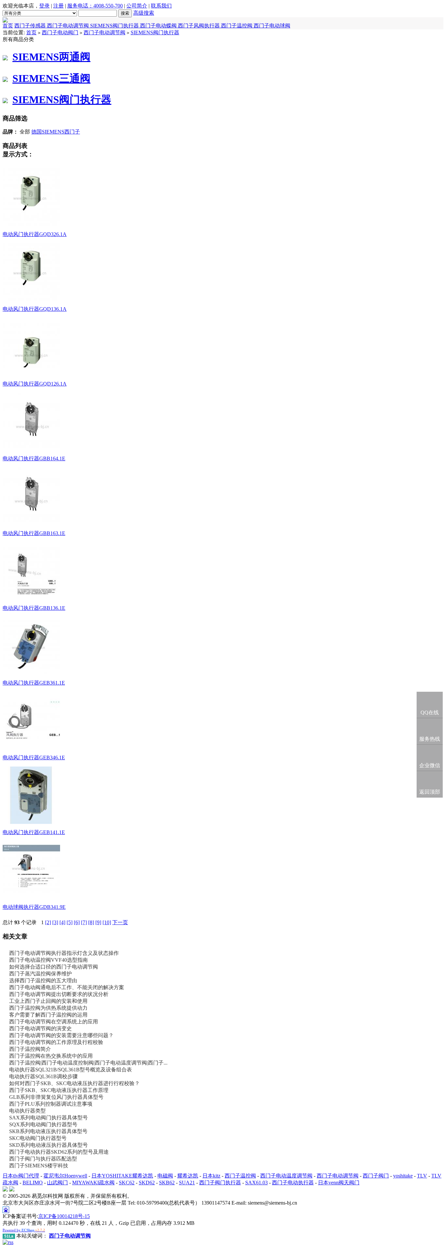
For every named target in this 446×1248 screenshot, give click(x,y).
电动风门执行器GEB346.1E (34, 757)
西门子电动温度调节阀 (286, 1175)
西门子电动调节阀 (68, 25)
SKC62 (127, 1182)
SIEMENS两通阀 (51, 57)
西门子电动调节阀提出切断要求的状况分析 (58, 994)
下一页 (120, 922)
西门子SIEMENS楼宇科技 (38, 1165)
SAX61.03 (256, 1182)
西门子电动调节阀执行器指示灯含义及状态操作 (64, 953)
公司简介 (136, 5)
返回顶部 (429, 792)
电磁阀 (165, 1175)
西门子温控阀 (237, 25)
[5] (69, 922)
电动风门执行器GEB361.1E (34, 683)
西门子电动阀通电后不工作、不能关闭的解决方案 (66, 987)
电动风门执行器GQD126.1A (35, 384)
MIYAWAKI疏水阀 (93, 1182)
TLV (422, 1175)
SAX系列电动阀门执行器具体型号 (48, 1117)
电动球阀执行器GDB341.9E (34, 907)
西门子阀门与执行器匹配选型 (43, 1158)
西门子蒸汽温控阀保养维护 (40, 973)
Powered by (24, 1230)
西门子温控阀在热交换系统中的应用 (51, 1056)
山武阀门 (57, 1182)
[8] (91, 922)
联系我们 (161, 5)
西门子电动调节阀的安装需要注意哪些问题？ (61, 1035)
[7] (84, 922)
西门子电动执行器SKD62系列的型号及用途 (59, 1152)
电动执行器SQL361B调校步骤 (43, 1076)
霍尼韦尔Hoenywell (65, 1175)
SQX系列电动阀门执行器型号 (43, 1124)
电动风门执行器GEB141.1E (34, 832)
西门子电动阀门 (60, 32)
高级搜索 (143, 13)
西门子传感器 (30, 25)
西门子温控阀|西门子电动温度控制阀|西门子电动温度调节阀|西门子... (88, 1063)
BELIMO (33, 1182)
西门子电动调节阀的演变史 (40, 1028)
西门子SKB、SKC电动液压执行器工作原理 (58, 1090)
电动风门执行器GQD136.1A (35, 309)
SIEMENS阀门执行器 (115, 25)
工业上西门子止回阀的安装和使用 (48, 1001)
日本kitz (211, 1175)
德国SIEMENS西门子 (55, 131)
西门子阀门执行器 (220, 1182)
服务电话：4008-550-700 (95, 5)
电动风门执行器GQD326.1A (35, 234)
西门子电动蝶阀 (159, 25)
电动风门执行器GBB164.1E (34, 458)
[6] (77, 922)
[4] (62, 922)
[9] (98, 922)
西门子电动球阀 (272, 25)
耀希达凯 (187, 1175)
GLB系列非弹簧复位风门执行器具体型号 (56, 1097)
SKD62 (147, 1182)
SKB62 (167, 1182)
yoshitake (403, 1175)
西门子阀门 (376, 1175)
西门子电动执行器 (293, 1182)
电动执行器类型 (27, 1111)
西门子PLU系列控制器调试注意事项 (50, 1104)
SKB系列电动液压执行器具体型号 (48, 1131)
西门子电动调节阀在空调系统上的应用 (53, 1021)
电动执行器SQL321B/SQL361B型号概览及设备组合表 (70, 1069)
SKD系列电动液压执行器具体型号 (48, 1145)
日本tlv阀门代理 (21, 1175)
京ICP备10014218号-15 (64, 1216)
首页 (8, 25)
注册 (58, 5)
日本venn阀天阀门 (338, 1182)
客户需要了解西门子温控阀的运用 (48, 1015)
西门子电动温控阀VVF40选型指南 (48, 960)
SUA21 (187, 1182)
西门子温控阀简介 (30, 1049)
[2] (48, 922)
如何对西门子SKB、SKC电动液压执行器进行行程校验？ (74, 1083)
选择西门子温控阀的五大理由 (43, 980)
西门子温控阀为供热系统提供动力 (48, 1008)
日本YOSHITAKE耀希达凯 (122, 1175)
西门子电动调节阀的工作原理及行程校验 (56, 1042)
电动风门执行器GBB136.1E (34, 608)
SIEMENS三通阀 (51, 78)
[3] (55, 922)
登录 (44, 5)
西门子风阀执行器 (199, 25)
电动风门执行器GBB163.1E (34, 533)
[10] (107, 922)
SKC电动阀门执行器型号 (38, 1138)
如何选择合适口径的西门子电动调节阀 (53, 967)
